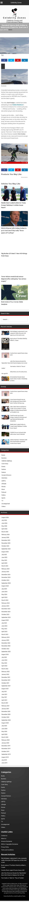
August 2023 (5, 620)
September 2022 (6, 651)
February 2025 (6, 568)
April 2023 (4, 631)
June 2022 (4, 660)
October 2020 (5, 717)
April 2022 (4, 666)
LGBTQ (3, 481)
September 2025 (6, 548)
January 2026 (5, 537)
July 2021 (4, 691)
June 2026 (4, 523)
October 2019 (5, 751)
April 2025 (4, 563)
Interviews (4, 478)
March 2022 (5, 668)
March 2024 (5, 600)
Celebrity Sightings (7, 461)
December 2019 (6, 745)
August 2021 (5, 688)
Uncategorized (6, 503)
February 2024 (6, 603)
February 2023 (6, 637)
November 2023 (6, 611)
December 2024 (6, 574)
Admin (10, 30)
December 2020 (6, 711)
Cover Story (5, 463)
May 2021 (4, 697)
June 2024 (4, 591)
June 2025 (4, 557)
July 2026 (4, 520)
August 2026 (5, 517)
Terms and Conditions (7, 850)
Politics (4, 495)
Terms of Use (14, 893)
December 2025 (6, 540)
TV (2, 55)
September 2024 (6, 583)
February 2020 (6, 740)
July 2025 (4, 554)
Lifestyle (4, 483)
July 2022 (4, 657)
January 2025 (5, 571)
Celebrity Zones (16, 2)
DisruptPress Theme (20, 896)
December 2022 (6, 643)
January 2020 (5, 743)
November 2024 (6, 577)
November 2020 (6, 714)
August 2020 (5, 723)
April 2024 (4, 597)
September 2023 (6, 617)
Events (3, 466)
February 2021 (6, 705)
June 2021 (4, 694)
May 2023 (4, 628)
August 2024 (5, 586)
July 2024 (4, 588)
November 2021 (6, 680)
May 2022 (4, 663)
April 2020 (4, 734)
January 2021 (5, 708)
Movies (4, 486)
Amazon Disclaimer (6, 841)
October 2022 (5, 648)
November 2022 (6, 646)
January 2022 (5, 674)
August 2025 (5, 551)
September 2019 (6, 754)
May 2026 (4, 526)
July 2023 (4, 623)
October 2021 (5, 683)
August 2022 (5, 654)
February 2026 (6, 534)
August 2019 (5, 757)
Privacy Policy (5, 847)
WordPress (11, 896)
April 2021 (4, 700)
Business (4, 458)
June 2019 (4, 763)
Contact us (4, 835)
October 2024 (5, 580)
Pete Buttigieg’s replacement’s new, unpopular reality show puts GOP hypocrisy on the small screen (14, 860)
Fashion (4, 469)
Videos (3, 506)
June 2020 (4, 728)
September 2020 (6, 720)
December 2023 (6, 608)
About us (3, 838)
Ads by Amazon (24, 177)
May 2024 (4, 594)
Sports (3, 498)
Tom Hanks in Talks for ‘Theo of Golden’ (12, 878)
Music (3, 489)
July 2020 (4, 725)
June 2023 (4, 626)
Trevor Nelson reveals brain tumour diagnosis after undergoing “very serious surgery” (13, 279)
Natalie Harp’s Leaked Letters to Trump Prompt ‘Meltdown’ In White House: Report (13, 205)
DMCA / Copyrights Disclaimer (9, 844)
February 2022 (6, 671)
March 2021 (5, 703)
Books (3, 455)
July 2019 (4, 760)
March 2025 (5, 566)
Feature (4, 472)
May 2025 (4, 560)
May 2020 (4, 731)
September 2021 (6, 685)
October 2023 (5, 614)
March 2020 (5, 737)
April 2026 (4, 528)
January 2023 (5, 640)
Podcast (4, 492)
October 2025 (5, 546)
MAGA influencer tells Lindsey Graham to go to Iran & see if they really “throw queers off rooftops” (14, 230)
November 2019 (6, 748)
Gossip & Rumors (6, 475)
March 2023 (5, 634)
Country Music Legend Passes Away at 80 (12, 870)
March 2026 (5, 531)
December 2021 (6, 677)
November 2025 (6, 543)
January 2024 (5, 606)
